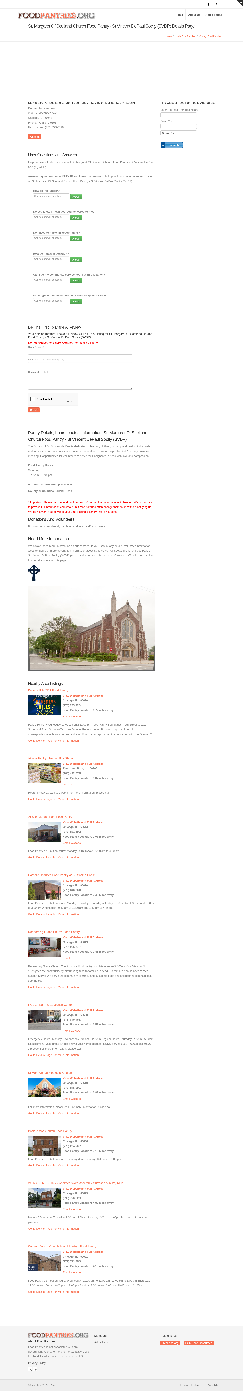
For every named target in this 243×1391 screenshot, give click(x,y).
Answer (76, 196)
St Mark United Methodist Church (50, 1072)
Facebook (35, 1369)
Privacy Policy (37, 1363)
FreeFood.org (170, 1343)
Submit (34, 410)
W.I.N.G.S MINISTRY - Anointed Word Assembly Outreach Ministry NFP (75, 1183)
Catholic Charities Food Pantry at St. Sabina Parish (62, 875)
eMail (46, 359)
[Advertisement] (121, 66)
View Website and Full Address (83, 695)
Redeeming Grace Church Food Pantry (54, 932)
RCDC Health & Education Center (50, 1004)
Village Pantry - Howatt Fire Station (51, 758)
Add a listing (213, 14)
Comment (38, 372)
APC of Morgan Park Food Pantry (50, 816)
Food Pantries (57, 17)
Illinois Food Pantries (185, 36)
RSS (30, 1369)
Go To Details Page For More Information (53, 740)
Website (34, 136)
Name (36, 347)
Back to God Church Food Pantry (50, 1131)
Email (66, 716)
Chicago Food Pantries (210, 36)
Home (179, 14)
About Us (194, 14)
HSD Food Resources (198, 1343)
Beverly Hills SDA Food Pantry (48, 690)
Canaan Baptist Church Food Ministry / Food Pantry (62, 1246)
